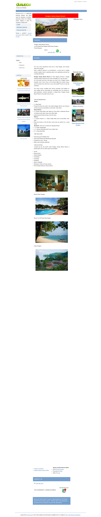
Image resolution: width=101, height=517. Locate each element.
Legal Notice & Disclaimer (74, 515)
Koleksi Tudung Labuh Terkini (41, 470)
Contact (85, 1)
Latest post (21, 67)
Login (75, 1)
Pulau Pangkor (60, 469)
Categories (21, 65)
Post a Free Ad (21, 30)
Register (80, 1)
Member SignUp (22, 27)
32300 (60, 471)
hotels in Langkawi (38, 468)
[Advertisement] (45, 10)
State (20, 62)
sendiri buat (30, 515)
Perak (58, 473)
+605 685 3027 (51, 52)
